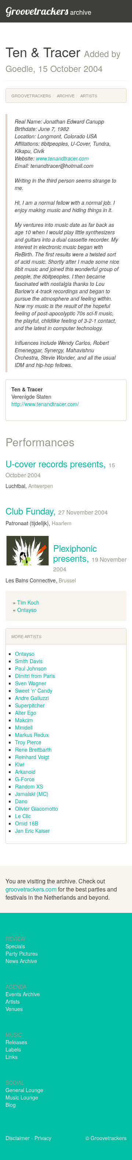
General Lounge (24, 1090)
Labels (13, 1049)
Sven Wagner (30, 683)
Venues (14, 1008)
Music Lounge (22, 1097)
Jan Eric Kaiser (32, 830)
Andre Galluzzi (32, 698)
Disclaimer (18, 1138)
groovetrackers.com (31, 889)
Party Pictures (22, 953)
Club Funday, (57, 510)
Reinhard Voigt (32, 757)
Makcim (24, 720)
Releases (16, 1042)
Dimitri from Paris (35, 675)
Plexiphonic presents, (89, 557)
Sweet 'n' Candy (33, 690)
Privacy (42, 1138)
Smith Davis (29, 661)
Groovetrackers (31, 95)
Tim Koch (28, 602)
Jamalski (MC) (31, 793)
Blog (11, 1104)
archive (48, 10)
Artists (88, 95)
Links (12, 1056)
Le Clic (23, 816)
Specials (15, 946)
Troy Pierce (28, 742)
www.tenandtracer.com (62, 158)
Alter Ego (25, 712)
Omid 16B (26, 823)
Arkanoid (25, 771)
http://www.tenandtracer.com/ (45, 404)
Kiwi (19, 764)
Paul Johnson (31, 668)
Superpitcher (30, 705)
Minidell (24, 727)
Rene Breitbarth (33, 749)
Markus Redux (32, 734)
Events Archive (23, 994)
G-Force (24, 779)
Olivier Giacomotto (36, 808)
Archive (65, 95)
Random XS (29, 786)
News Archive (21, 961)
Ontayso (27, 609)
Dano (21, 801)
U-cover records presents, (60, 467)
